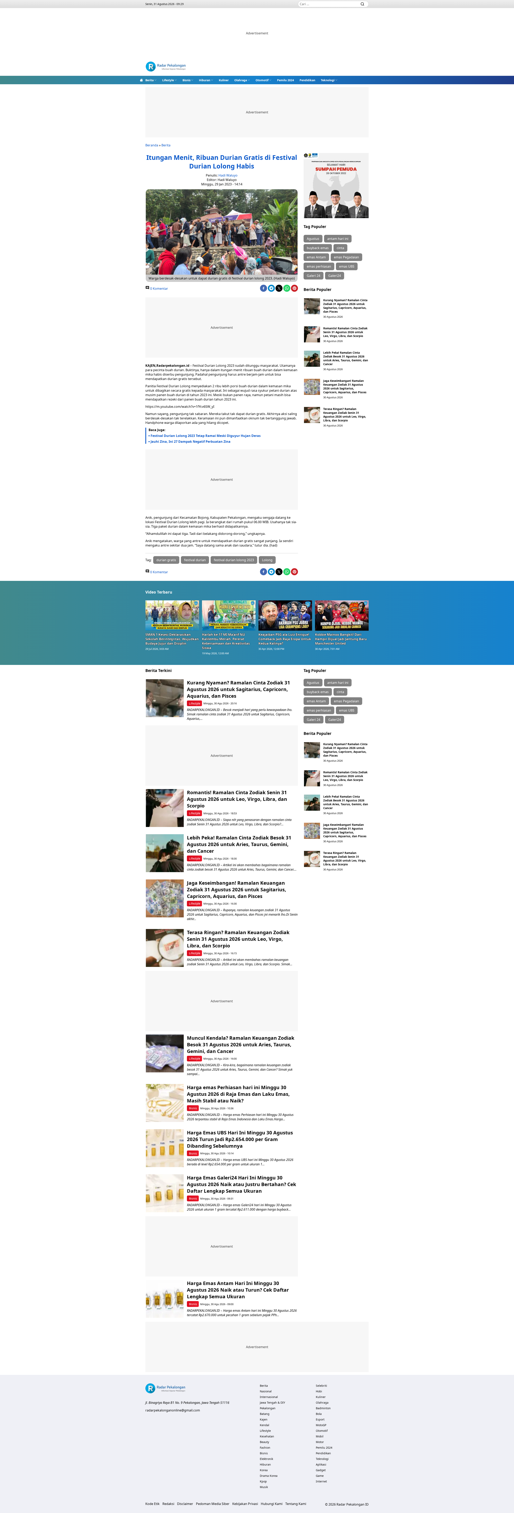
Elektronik (266, 1459)
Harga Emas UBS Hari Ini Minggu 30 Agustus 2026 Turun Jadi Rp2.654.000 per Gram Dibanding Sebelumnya (240, 1139)
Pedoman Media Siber (212, 1504)
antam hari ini (337, 238)
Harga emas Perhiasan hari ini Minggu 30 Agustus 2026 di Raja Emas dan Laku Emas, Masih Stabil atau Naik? (238, 1094)
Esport (320, 1419)
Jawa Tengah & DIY (272, 1402)
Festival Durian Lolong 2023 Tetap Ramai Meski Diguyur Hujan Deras (206, 435)
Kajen (263, 1419)
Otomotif (262, 80)
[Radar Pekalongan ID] (166, 67)
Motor (320, 1442)
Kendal (264, 1425)
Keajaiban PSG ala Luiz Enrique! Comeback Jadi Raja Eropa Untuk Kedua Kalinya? (284, 639)
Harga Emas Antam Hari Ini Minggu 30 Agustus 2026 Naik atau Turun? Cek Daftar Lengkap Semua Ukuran (238, 1290)
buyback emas (318, 248)
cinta (340, 248)
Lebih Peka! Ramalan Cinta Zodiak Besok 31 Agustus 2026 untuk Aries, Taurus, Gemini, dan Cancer (345, 358)
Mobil (319, 1436)
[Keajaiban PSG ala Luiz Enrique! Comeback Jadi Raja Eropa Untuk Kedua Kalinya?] (285, 615)
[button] (151, 80)
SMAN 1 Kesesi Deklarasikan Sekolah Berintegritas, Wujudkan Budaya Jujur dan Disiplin (172, 639)
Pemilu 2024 (285, 80)
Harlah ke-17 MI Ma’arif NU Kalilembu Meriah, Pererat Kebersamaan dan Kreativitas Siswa (226, 641)
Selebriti (321, 1386)
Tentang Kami (295, 1504)
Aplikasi (321, 1464)
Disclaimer (185, 1504)
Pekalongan (267, 1408)
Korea (264, 1470)
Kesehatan (267, 1436)
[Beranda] (141, 80)
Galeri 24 (313, 275)
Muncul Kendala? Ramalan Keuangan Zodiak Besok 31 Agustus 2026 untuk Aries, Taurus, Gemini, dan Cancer (240, 1044)
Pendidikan (307, 80)
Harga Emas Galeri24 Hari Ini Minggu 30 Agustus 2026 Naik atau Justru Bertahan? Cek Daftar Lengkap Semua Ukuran (241, 1184)
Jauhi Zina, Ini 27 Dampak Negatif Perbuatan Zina (190, 441)
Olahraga (240, 80)
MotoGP (321, 1425)
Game (320, 1476)
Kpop (263, 1481)
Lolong (267, 560)
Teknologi (328, 80)
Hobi (319, 1391)
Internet (321, 1481)
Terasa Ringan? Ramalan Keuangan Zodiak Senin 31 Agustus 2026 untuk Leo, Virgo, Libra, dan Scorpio (344, 414)
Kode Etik (152, 1504)
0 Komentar (158, 288)
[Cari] (362, 4)
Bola (319, 1414)
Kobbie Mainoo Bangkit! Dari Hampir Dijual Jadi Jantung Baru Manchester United (341, 639)
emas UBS (346, 266)
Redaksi (168, 1504)
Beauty (264, 1442)
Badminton (323, 1408)
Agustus (313, 238)
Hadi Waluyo (228, 175)
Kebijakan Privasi (245, 1504)
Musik (264, 1487)
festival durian (195, 560)
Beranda (151, 145)
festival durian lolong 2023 (234, 560)
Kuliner (224, 80)
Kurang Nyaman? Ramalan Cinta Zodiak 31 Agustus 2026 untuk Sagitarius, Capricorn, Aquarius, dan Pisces (345, 305)
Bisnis (187, 80)
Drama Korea (268, 1476)
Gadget (321, 1470)
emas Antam (316, 257)
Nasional (266, 1391)
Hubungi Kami (271, 1504)
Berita (149, 80)
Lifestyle (168, 80)
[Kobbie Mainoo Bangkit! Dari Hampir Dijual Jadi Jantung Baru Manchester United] (342, 615)
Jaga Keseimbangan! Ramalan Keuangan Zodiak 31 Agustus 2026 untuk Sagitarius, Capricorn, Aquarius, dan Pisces (344, 386)
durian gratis (166, 560)
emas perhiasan (319, 266)
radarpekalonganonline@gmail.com (172, 1410)
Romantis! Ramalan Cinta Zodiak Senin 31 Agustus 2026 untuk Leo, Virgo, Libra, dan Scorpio (345, 332)
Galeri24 (334, 275)
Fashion (265, 1447)
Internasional (269, 1397)
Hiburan (204, 80)
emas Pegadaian (346, 257)
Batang (264, 1414)
